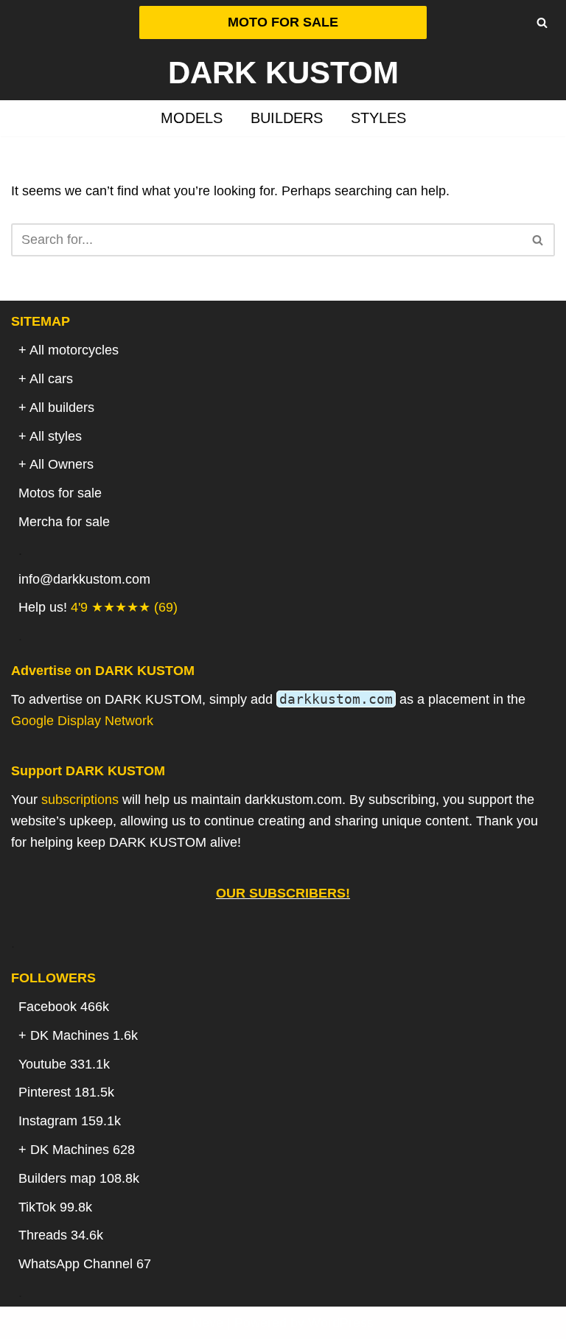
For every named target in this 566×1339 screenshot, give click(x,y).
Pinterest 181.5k (66, 1092)
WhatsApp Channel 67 (84, 1263)
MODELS (192, 118)
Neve (207, 1322)
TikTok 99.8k (55, 1207)
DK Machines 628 (82, 1149)
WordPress (341, 1322)
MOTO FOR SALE (283, 22)
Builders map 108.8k (78, 1178)
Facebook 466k (63, 1006)
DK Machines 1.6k (84, 1035)
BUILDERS (287, 118)
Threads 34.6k (60, 1235)
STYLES (378, 118)
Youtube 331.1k (64, 1064)
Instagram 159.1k (69, 1120)
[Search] (542, 22)
